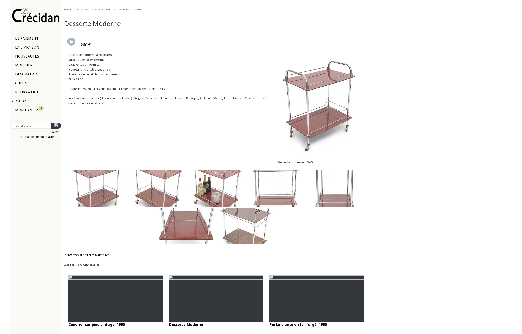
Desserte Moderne (186, 324)
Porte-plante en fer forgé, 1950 (298, 324)
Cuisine (22, 83)
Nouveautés (27, 56)
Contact (21, 101)
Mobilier (23, 65)
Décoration (27, 74)
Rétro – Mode (28, 92)
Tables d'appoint (97, 255)
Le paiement (27, 38)
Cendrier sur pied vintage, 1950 (96, 324)
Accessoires (75, 255)
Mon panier (28, 109)
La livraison (27, 47)
